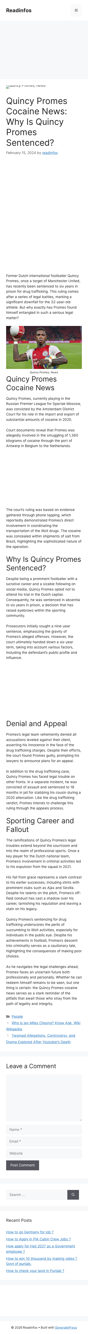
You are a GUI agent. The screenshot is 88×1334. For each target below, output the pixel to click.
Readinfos (19, 10)
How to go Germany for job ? (30, 1232)
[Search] (73, 1195)
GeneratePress (66, 1327)
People (17, 1016)
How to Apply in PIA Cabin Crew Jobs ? (38, 1239)
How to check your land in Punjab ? (35, 1271)
